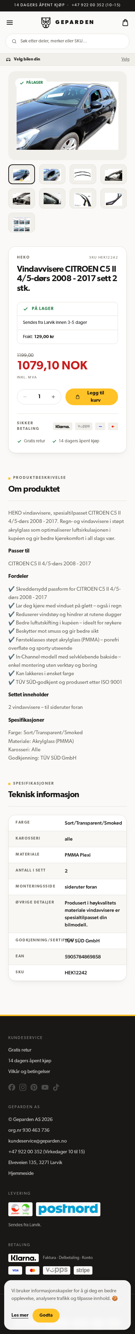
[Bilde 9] (21, 222)
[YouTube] (45, 1087)
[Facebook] (11, 1087)
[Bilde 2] (52, 174)
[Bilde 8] (113, 198)
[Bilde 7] (83, 198)
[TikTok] (56, 1087)
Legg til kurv (95, 397)
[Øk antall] (53, 396)
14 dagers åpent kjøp (29, 1061)
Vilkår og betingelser (29, 1071)
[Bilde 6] (52, 198)
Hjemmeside (21, 1173)
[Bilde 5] (21, 198)
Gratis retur (20, 1050)
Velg (125, 59)
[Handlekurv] (125, 22)
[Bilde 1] (21, 174)
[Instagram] (22, 1087)
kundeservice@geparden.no (37, 1141)
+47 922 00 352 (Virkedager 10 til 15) (46, 1152)
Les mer (19, 1315)
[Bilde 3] (83, 174)
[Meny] (10, 23)
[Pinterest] (33, 1087)
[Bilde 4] (113, 174)
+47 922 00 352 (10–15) (96, 5)
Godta (46, 1315)
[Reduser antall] (24, 396)
